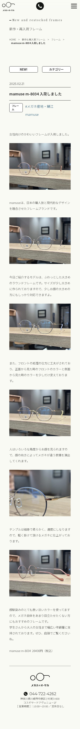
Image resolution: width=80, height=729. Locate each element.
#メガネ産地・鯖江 (39, 106)
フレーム (15, 107)
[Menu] (74, 6)
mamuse (32, 114)
